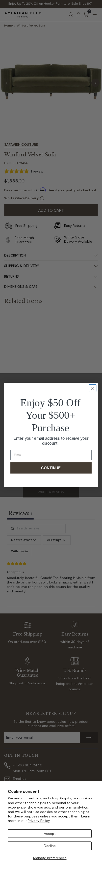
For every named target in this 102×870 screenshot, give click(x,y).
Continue (51, 468)
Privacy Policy (39, 820)
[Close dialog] (92, 388)
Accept (50, 833)
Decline (50, 845)
